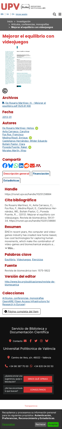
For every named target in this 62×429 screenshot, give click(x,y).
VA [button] (7, 14)
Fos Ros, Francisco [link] (13, 134)
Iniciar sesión (22, 14)
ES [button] (2, 14)
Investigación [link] (24, 21)
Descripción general (16, 173)
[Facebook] (5, 165)
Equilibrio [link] (10, 259)
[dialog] (31, 419)
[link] (23, 298)
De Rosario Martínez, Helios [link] (18, 128)
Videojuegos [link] (24, 259)
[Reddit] (26, 165)
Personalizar (8, 424)
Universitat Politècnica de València (29, 349)
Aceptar (53, 424)
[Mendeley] (38, 165)
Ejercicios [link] (37, 259)
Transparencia (31, 406)
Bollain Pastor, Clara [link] (13, 144)
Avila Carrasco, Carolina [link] (15, 131)
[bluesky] (46, 341)
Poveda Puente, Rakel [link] (15, 147)
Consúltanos (38, 389)
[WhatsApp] (16, 165)
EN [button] (13, 14)
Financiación (41, 173)
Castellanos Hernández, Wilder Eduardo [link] (24, 140)
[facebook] (30, 341)
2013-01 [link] (7, 116)
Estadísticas (11, 180)
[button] (54, 14)
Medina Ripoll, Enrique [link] (15, 137)
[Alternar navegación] (60, 14)
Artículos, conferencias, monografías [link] (30, 24)
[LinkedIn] (21, 165)
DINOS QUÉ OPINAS (38, 379)
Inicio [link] (10, 21)
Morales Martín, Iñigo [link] (14, 150)
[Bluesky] (11, 165)
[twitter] (36, 341)
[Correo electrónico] (32, 165)
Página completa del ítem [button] (22, 311)
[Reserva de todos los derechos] (5, 90)
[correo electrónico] (25, 341)
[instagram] (41, 341)
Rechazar (40, 424)
